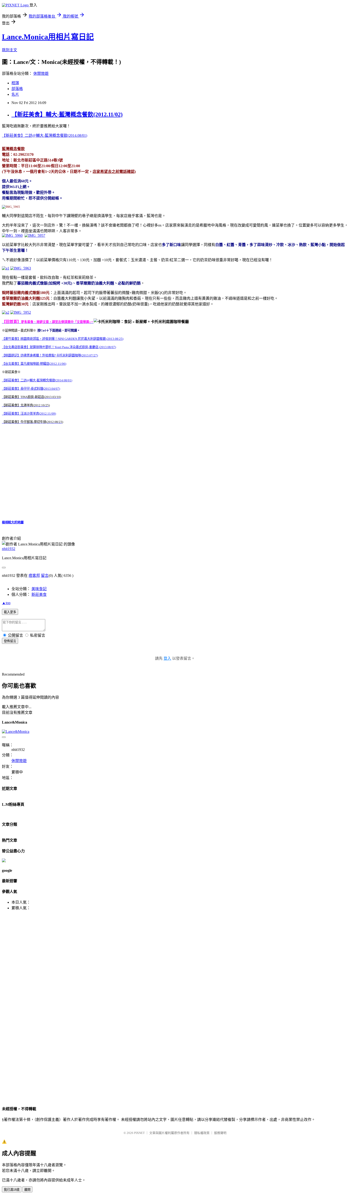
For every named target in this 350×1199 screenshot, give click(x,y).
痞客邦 (34, 575)
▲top (6, 603)
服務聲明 (220, 1133)
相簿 (15, 83)
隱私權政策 (202, 1133)
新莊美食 (39, 594)
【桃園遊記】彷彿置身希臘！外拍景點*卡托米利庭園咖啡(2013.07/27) (50, 355)
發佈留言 (10, 641)
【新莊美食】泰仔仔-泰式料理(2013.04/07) (31, 388)
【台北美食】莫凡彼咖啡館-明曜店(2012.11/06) (34, 363)
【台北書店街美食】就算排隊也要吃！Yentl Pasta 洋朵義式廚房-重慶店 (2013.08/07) (59, 347)
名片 (15, 94)
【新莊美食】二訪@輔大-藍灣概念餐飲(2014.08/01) (44, 135)
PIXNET (139, 1133)
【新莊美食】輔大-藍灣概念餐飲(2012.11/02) (67, 114)
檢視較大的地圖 (13, 522)
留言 (45, 575)
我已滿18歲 (12, 1189)
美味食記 (39, 589)
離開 (27, 1189)
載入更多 (10, 612)
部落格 (17, 89)
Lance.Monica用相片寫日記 (48, 37)
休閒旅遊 (41, 73)
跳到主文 (9, 50)
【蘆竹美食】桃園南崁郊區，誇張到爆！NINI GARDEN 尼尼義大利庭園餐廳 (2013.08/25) (62, 339)
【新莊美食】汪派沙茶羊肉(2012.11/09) (29, 413)
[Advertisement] (23, 933)
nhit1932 (8, 549)
